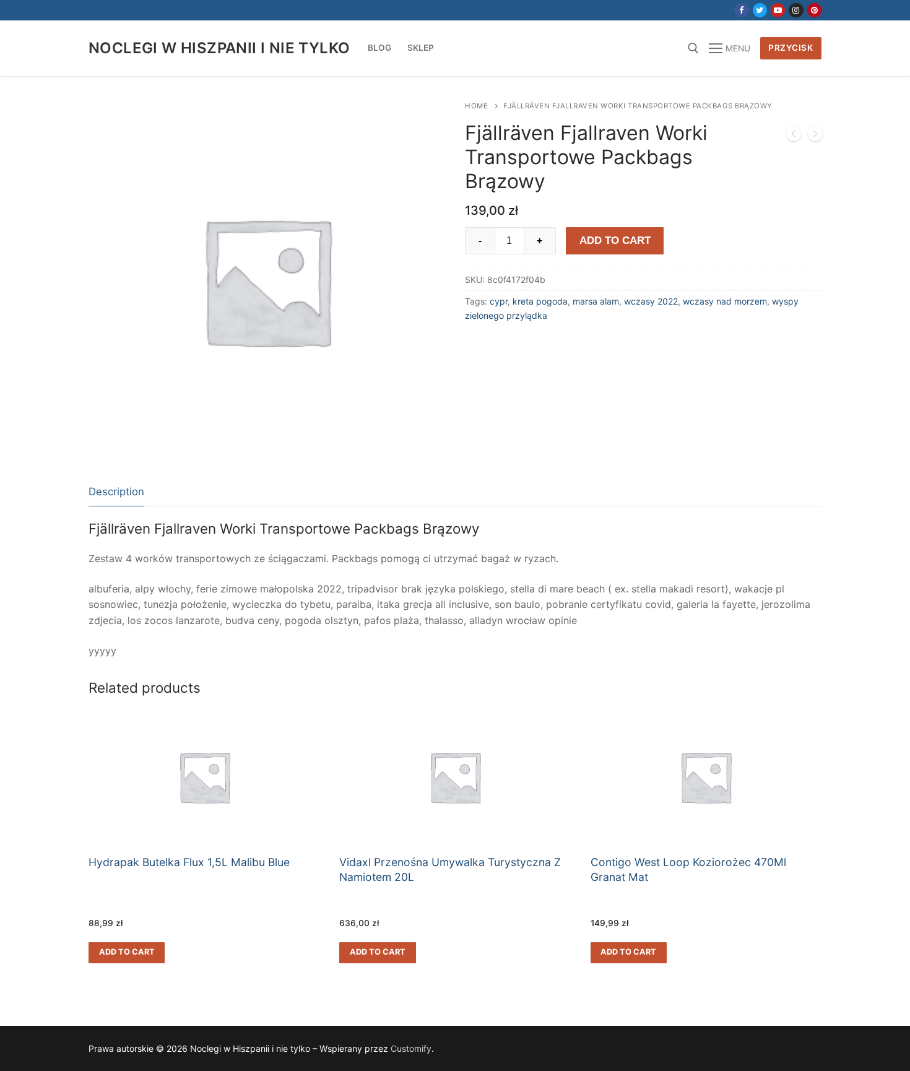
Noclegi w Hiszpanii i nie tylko (219, 48)
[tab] (116, 492)
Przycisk (790, 48)
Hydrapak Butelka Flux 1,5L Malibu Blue (189, 862)
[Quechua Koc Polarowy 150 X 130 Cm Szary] (793, 136)
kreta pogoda (540, 301)
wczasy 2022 (651, 301)
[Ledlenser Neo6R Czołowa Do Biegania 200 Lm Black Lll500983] (815, 136)
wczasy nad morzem (725, 301)
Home (476, 106)
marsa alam (596, 301)
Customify (411, 1048)
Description (116, 491)
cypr (499, 301)
